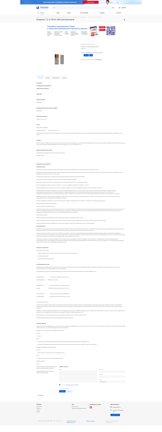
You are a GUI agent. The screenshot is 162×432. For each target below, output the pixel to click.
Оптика (38, 411)
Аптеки (38, 410)
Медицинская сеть (71, 422)
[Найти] (113, 7)
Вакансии (38, 408)
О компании (39, 406)
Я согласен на (70, 384)
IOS (91, 55)
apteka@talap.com (116, 407)
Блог (73, 404)
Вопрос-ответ (75, 406)
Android (86, 55)
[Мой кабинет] (119, 7)
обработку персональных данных (72, 384)
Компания (38, 404)
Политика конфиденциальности (79, 408)
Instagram (91, 407)
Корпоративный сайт (71, 421)
